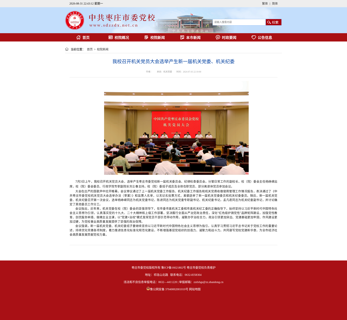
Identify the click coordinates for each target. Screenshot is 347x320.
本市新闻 (193, 38)
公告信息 (265, 38)
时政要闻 (229, 38)
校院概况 (122, 38)
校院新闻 (157, 38)
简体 (275, 3)
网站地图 (195, 289)
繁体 (265, 3)
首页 (86, 38)
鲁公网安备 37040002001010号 (169, 289)
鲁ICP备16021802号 (173, 267)
